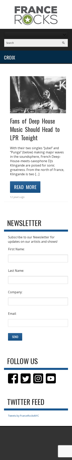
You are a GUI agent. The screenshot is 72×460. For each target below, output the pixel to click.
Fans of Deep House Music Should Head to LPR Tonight (35, 129)
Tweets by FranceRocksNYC (23, 415)
